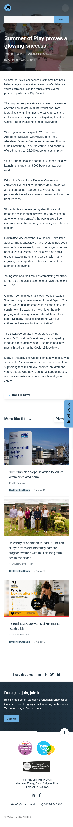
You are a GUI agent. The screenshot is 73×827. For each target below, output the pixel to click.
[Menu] (65, 8)
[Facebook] (40, 795)
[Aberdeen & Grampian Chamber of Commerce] (8, 7)
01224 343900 (52, 804)
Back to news (20, 394)
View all (61, 418)
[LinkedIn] (33, 795)
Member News (14, 53)
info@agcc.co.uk (24, 804)
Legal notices (23, 816)
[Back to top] (64, 732)
